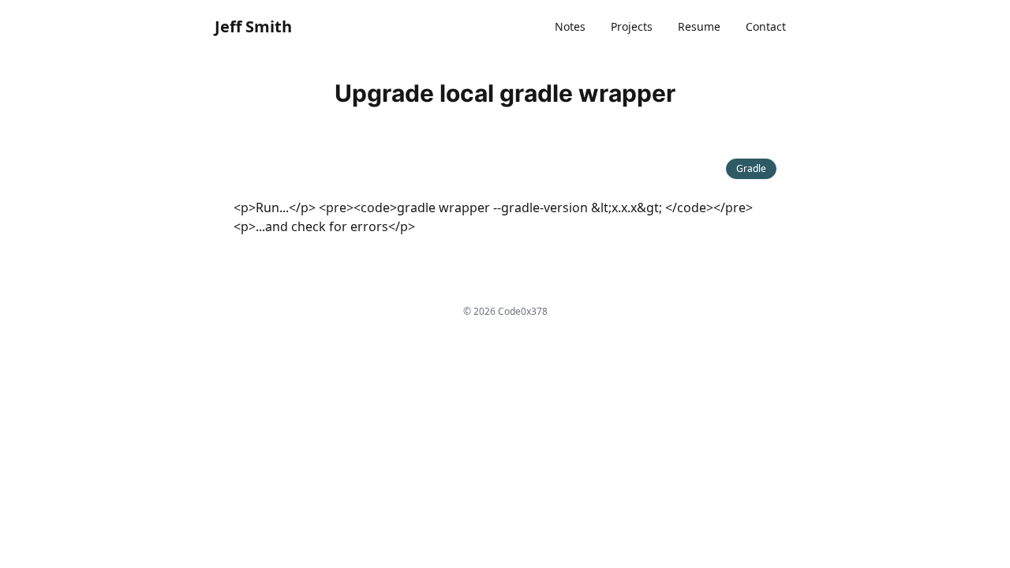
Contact (766, 26)
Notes (570, 26)
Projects (632, 26)
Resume (699, 26)
